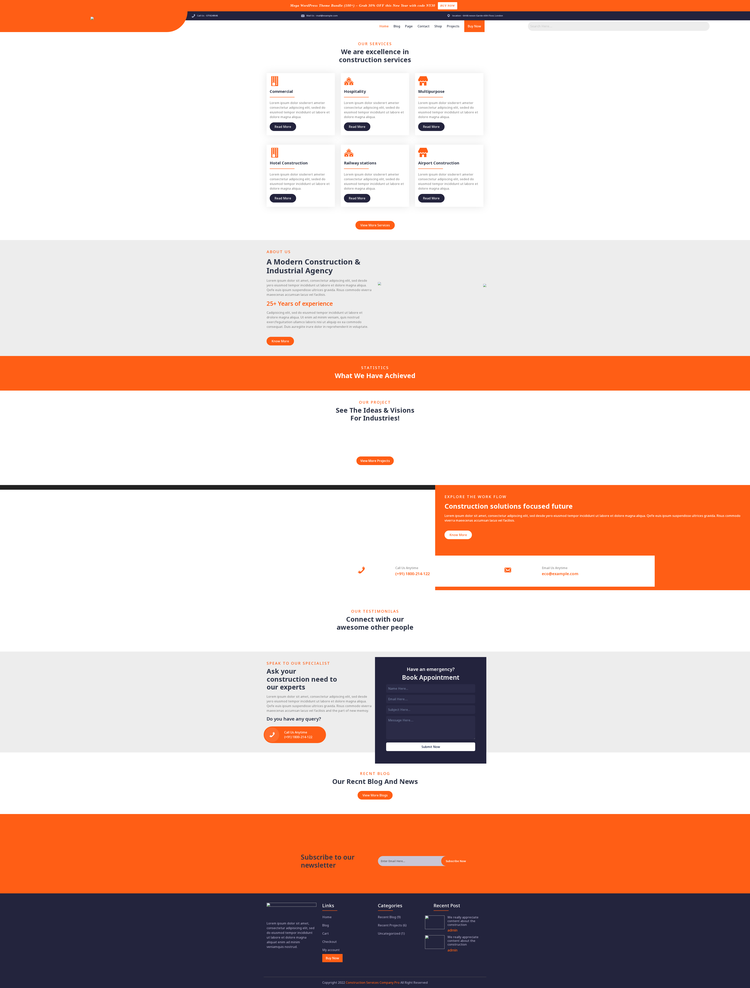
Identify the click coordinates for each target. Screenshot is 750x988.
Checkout (329, 942)
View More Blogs (375, 795)
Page (409, 26)
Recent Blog (387, 917)
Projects (453, 26)
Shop (438, 26)
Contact (423, 26)
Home (384, 26)
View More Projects (375, 461)
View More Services (375, 225)
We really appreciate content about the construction (463, 921)
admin (452, 930)
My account (331, 950)
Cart (325, 933)
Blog (397, 26)
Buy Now (447, 5)
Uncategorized (389, 933)
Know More (280, 341)
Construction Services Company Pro (373, 982)
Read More (283, 127)
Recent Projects (390, 925)
